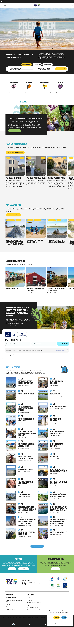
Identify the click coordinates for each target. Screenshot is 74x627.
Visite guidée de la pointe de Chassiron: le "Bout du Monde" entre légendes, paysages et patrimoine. (58, 509)
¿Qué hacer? (37, 64)
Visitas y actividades (11, 609)
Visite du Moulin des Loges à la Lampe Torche (58, 470)
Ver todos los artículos (13, 215)
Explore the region (62, 350)
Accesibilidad (23, 569)
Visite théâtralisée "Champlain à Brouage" (26, 458)
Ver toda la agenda (37, 546)
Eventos (8, 604)
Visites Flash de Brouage (26, 394)
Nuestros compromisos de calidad (36, 617)
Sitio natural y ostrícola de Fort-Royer (56, 290)
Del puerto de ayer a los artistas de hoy (26, 445)
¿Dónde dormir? (26, 64)
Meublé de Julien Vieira (13, 178)
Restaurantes (9, 606)
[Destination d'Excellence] (59, 579)
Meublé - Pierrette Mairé (56, 178)
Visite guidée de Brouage (58, 406)
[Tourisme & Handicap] (65, 586)
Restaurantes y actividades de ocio (14, 601)
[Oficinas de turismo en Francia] (52, 579)
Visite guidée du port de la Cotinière (26, 420)
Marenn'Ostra (55, 394)
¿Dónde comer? (48, 64)
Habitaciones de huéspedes (34, 602)
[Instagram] (25, 584)
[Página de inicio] (37, 5)
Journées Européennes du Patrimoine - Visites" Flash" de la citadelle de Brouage (58, 521)
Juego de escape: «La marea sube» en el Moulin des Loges (27, 433)
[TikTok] (39, 583)
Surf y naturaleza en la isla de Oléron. (35, 241)
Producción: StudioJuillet (37, 620)
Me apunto (55, 569)
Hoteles (29, 597)
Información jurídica (12, 617)
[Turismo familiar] (65, 579)
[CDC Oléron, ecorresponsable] (59, 586)
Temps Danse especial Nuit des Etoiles (25, 483)
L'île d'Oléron (9, 595)
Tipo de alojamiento (15, 68)
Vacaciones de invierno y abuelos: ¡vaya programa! (56, 241)
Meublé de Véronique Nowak (36, 178)
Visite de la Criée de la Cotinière (57, 445)
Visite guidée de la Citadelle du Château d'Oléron (25, 408)
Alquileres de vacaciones (33, 605)
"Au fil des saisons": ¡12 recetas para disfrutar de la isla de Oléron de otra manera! (14, 242)
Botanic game (54, 457)
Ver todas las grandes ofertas (15, 152)
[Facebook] (22, 584)
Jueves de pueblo (24, 494)
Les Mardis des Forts (25, 469)
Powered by (8, 355)
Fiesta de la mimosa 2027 (58, 532)
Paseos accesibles (12, 289)
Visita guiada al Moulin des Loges (58, 382)
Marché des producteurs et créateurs (36, 290)
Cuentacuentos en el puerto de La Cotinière (26, 382)
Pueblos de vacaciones (33, 607)
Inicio (4, 617)
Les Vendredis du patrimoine (55, 420)
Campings (29, 600)
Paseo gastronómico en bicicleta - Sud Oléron (58, 495)
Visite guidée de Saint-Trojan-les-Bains (57, 432)
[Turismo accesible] (2, 1)
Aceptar (56, 617)
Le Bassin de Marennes (11, 597)
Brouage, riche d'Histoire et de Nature (26, 533)
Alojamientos (30, 595)
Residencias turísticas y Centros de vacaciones (36, 610)
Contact (12, 569)
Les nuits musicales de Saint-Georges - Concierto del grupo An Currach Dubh (27, 509)
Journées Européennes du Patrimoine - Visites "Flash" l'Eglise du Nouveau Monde (27, 521)
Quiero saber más (13, 92)
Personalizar (60, 622)
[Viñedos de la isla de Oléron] (52, 586)
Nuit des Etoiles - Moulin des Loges (58, 483)
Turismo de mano (22, 617)
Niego (64, 617)
